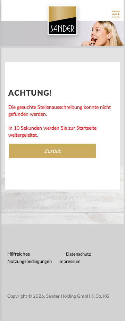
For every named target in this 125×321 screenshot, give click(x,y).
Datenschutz (78, 254)
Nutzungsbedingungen (29, 261)
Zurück (52, 151)
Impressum (69, 261)
